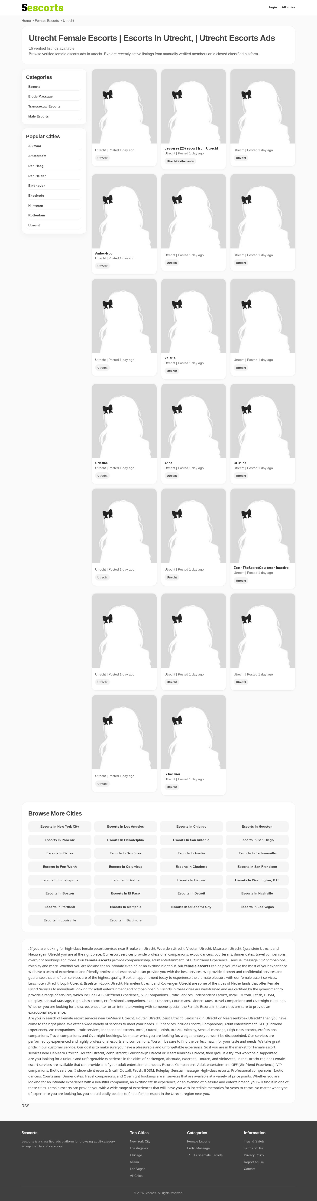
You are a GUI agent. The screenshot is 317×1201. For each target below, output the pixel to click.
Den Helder (37, 176)
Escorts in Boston (59, 893)
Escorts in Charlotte (191, 866)
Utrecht (34, 225)
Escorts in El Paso (125, 893)
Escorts (34, 86)
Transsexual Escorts (44, 106)
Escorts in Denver (191, 880)
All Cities (136, 1176)
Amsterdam (37, 156)
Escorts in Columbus (125, 866)
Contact (249, 1169)
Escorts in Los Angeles (125, 826)
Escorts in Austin (191, 853)
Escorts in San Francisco (257, 866)
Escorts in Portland (60, 907)
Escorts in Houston (257, 826)
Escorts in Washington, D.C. (257, 880)
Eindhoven (36, 186)
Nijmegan (35, 205)
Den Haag (36, 166)
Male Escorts (38, 116)
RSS (25, 1106)
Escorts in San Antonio (191, 840)
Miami (134, 1162)
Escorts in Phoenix (60, 840)
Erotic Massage (40, 96)
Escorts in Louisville (60, 920)
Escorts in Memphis (125, 907)
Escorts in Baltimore (126, 920)
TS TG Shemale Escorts (205, 1155)
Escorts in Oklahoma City (191, 907)
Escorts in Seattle (125, 880)
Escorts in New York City (59, 826)
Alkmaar (34, 146)
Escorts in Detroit (191, 893)
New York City (140, 1141)
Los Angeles (139, 1148)
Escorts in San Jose (125, 853)
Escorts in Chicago (191, 826)
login (273, 7)
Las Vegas (137, 1169)
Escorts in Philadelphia (125, 840)
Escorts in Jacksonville (257, 853)
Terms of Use (253, 1148)
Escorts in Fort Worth (60, 866)
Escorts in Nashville (257, 893)
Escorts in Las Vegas (257, 907)
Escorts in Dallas (59, 853)
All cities (288, 7)
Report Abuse (254, 1162)
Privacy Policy (254, 1155)
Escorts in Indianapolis (60, 880)
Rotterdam (36, 215)
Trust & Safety (254, 1141)
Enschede (36, 196)
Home (26, 21)
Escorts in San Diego (257, 840)
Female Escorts (47, 21)
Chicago (136, 1155)
